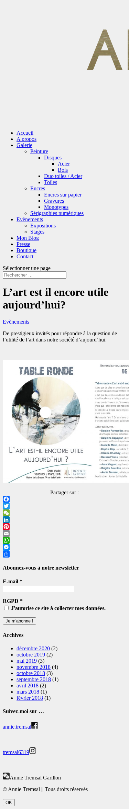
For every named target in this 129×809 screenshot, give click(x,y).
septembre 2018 (34, 679)
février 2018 (30, 698)
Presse (23, 244)
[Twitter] (64, 506)
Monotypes (56, 207)
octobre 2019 (31, 655)
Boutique (26, 250)
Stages (37, 232)
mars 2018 (28, 692)
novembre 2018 (34, 667)
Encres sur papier (63, 195)
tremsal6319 (16, 752)
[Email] (64, 533)
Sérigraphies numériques (57, 213)
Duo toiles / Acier (63, 176)
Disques (53, 157)
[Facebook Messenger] (64, 547)
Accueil (25, 133)
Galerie (24, 145)
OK (9, 802)
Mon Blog (28, 238)
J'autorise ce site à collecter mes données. (58, 608)
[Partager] (64, 554)
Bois (63, 170)
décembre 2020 (33, 648)
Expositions (43, 225)
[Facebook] (64, 499)
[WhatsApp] (64, 540)
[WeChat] (64, 512)
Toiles (50, 182)
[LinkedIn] (64, 519)
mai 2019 (27, 661)
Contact (25, 256)
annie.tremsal (17, 727)
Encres (37, 188)
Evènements (30, 219)
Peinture (39, 151)
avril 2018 (28, 685)
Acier (64, 164)
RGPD (13, 601)
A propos (26, 139)
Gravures (54, 201)
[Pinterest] (64, 526)
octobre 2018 (31, 673)
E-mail (12, 581)
